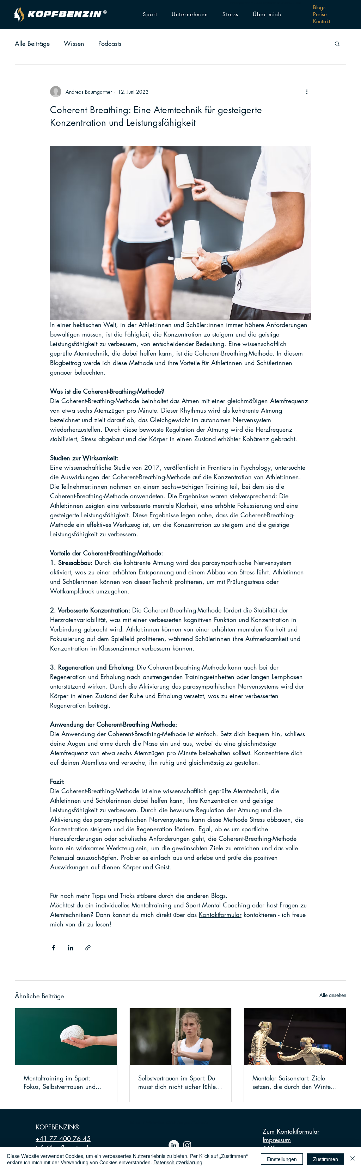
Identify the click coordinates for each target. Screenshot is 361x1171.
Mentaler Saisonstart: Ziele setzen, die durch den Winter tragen (292, 1082)
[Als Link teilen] (88, 947)
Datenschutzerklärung (177, 1162)
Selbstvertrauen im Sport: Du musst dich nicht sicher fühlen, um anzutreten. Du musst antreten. (179, 1082)
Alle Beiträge (32, 43)
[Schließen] (352, 1159)
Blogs (319, 7)
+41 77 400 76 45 (63, 1138)
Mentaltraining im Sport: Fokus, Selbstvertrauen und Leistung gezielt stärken (60, 1082)
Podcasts (109, 43)
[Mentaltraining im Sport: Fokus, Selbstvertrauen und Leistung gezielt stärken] (66, 1036)
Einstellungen (282, 1159)
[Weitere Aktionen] (306, 91)
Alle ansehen (332, 995)
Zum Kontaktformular (291, 1131)
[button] (150, 14)
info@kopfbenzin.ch (241, 3)
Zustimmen (325, 1159)
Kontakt (321, 21)
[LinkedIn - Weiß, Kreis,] (174, 1145)
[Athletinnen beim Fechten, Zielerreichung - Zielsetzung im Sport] (295, 1036)
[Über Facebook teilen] (53, 947)
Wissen (74, 43)
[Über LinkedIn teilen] (70, 947)
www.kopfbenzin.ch (268, 3)
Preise (320, 14)
